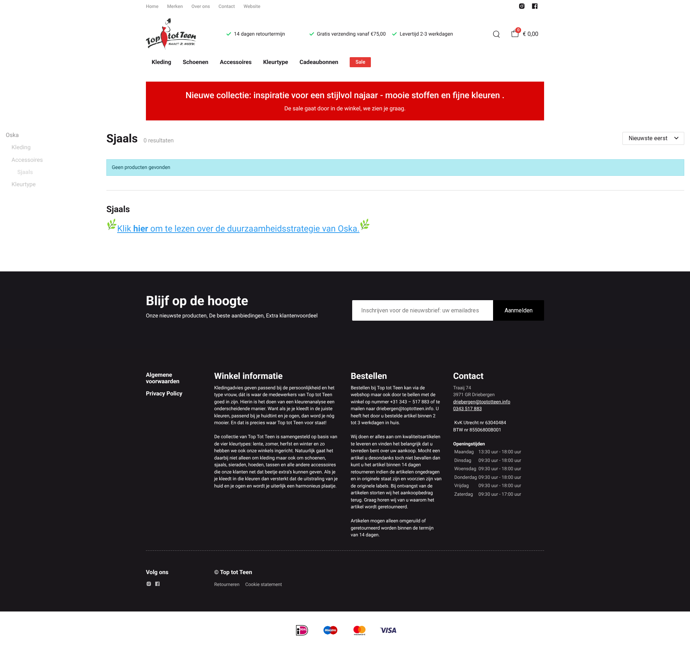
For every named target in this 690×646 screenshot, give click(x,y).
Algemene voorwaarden (162, 378)
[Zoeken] (496, 34)
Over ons (201, 6)
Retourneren (226, 584)
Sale (360, 62)
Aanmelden (519, 310)
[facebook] (534, 7)
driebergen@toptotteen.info (481, 402)
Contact (226, 6)
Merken (175, 6)
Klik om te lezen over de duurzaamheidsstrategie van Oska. (238, 229)
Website (252, 6)
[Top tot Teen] (177, 34)
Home (152, 6)
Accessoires (236, 62)
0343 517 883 (467, 409)
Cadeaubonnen (319, 62)
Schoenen (195, 62)
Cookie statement (263, 584)
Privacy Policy (164, 393)
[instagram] (521, 7)
